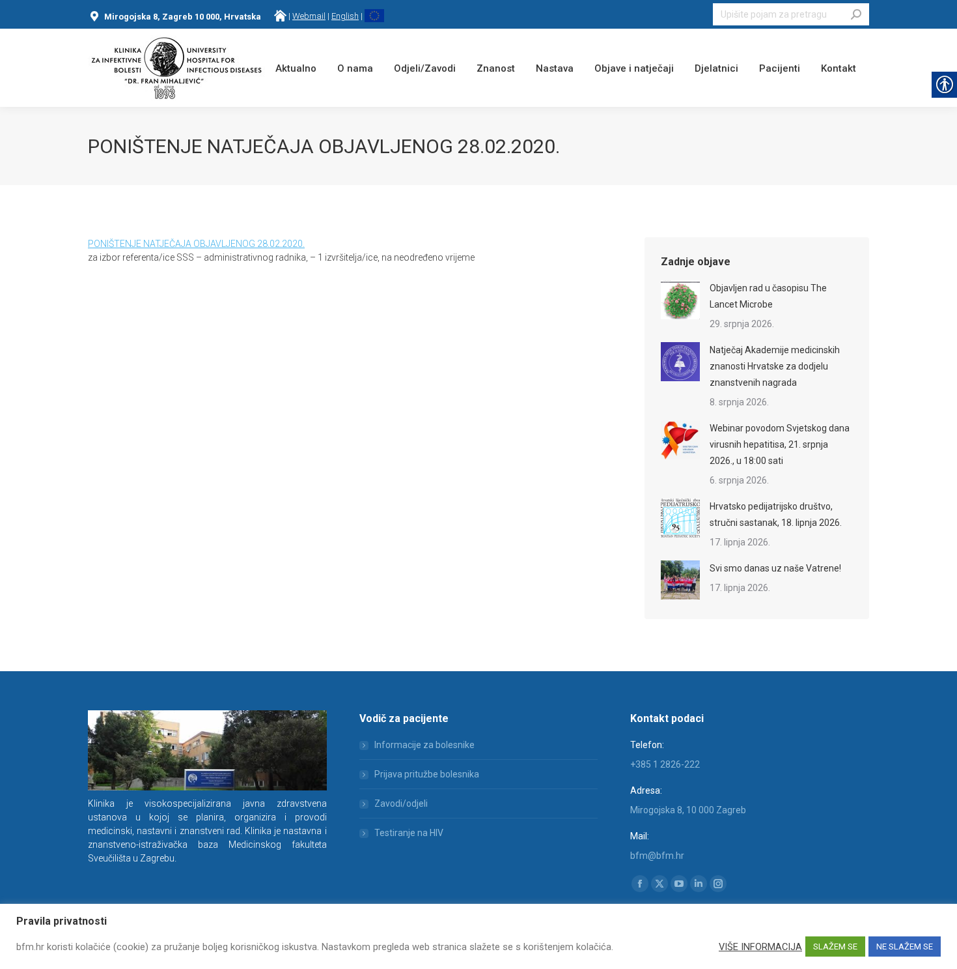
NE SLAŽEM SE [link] (904, 946)
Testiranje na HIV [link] (408, 833)
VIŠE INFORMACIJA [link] (760, 947)
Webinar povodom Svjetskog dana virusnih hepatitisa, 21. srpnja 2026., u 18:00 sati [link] (780, 444)
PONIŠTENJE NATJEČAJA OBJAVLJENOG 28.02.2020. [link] (196, 244)
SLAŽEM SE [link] (835, 946)
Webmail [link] (309, 16)
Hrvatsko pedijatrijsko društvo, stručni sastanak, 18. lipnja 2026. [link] (776, 514)
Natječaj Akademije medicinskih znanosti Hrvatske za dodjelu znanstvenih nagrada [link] (775, 366)
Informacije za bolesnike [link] (424, 745)
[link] (280, 16)
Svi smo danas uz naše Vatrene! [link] (775, 568)
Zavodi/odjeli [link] (401, 803)
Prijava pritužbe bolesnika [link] (426, 774)
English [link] (345, 16)
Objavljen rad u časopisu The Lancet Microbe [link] (768, 296)
